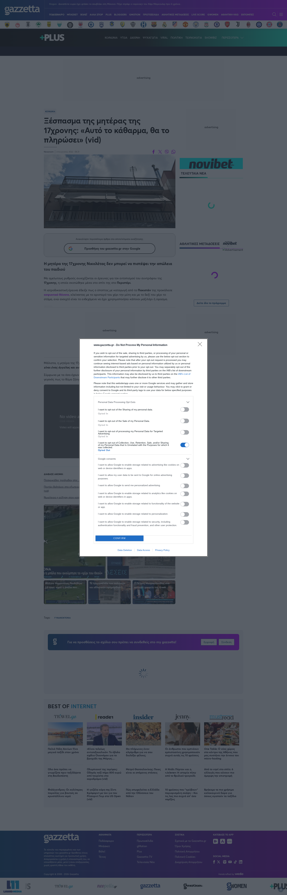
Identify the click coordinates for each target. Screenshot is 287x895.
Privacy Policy (162, 550)
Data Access (143, 550)
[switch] (184, 409)
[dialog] (143, 447)
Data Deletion (125, 550)
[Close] (201, 345)
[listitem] (143, 402)
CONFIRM (119, 538)
